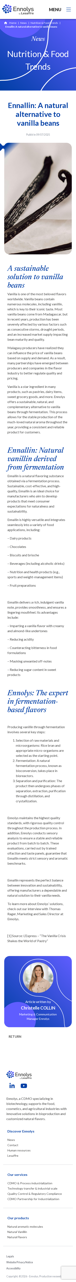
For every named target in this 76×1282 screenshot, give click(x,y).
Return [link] (15, 1036)
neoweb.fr (58, 1276)
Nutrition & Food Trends (44, 22)
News (23, 22)
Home (12, 22)
